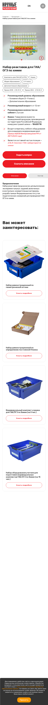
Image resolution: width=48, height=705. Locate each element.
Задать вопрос (24, 155)
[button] (21, 59)
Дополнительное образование (15, 86)
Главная (6, 17)
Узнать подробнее (24, 293)
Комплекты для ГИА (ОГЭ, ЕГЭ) (15, 77)
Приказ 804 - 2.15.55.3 (33, 90)
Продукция (15, 17)
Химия (33, 77)
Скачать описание (24, 164)
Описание (14, 176)
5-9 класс (27, 81)
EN (29, 6)
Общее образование (12, 81)
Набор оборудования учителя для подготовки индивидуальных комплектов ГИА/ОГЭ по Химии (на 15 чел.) (23, 476)
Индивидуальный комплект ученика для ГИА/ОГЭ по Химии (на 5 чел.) (23, 411)
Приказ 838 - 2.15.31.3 (12, 90)
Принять (24, 700)
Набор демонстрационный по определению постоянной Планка (22, 349)
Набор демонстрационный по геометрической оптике (20, 286)
